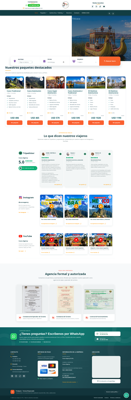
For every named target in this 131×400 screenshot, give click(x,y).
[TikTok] (100, 6)
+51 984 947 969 (16, 360)
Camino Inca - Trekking (56, 13)
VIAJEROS (80, 59)
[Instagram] (96, 6)
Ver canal (21, 251)
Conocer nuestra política (112, 391)
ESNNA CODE (85, 13)
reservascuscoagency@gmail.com (34, 8)
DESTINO (21, 59)
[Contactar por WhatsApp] (126, 395)
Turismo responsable (98, 397)
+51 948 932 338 (16, 358)
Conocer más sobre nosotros (69, 382)
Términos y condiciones (115, 397)
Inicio (36, 13)
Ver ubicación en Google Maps (107, 381)
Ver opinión (57, 184)
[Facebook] (92, 6)
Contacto (76, 13)
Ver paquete (14, 122)
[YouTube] (103, 6)
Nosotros (69, 13)
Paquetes (43, 13)
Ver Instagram (22, 212)
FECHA (50, 59)
